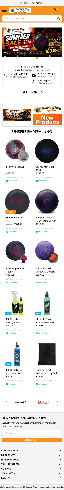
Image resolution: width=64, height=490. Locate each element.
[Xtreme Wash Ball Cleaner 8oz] (46, 303)
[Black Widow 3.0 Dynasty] (46, 252)
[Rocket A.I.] (17, 151)
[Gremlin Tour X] (17, 252)
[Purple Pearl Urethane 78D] (46, 201)
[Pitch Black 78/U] (46, 151)
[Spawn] (17, 201)
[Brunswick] (21, 402)
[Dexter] (43, 402)
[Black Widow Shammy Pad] (46, 354)
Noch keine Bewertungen (14, 178)
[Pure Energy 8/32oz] (17, 303)
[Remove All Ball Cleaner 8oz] (17, 354)
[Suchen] (59, 18)
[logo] (24, 10)
